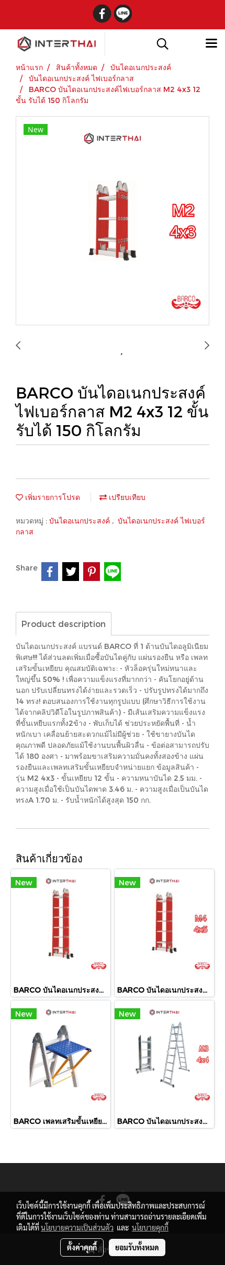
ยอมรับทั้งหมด (137, 1247)
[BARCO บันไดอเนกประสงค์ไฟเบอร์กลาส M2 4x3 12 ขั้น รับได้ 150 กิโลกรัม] (112, 221)
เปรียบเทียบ (126, 497)
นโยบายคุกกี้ (150, 1227)
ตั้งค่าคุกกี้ (82, 1247)
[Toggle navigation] (211, 43)
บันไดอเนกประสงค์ (80, 520)
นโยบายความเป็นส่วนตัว (77, 1227)
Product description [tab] (63, 624)
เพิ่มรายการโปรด (51, 497)
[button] (159, 44)
